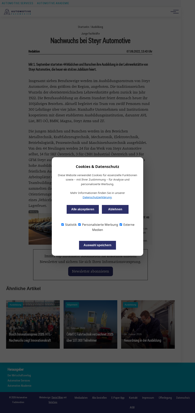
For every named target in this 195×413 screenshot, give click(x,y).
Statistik (70, 225)
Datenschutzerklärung (97, 197)
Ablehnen (115, 209)
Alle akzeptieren (82, 209)
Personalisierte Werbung (99, 225)
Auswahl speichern (97, 245)
